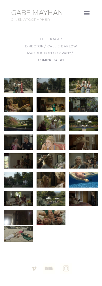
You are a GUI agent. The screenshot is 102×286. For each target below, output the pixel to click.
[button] (86, 13)
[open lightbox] (18, 85)
